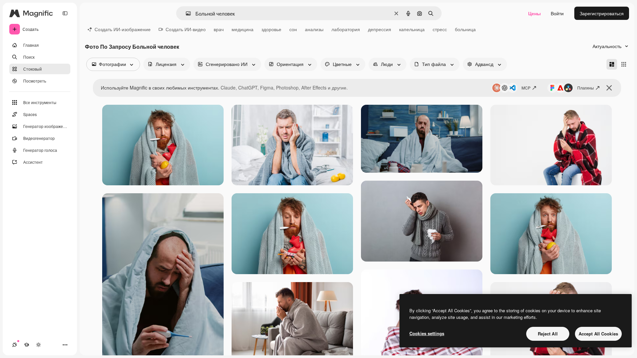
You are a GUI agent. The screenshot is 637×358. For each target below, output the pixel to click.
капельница (412, 29)
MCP (526, 87)
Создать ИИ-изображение (123, 29)
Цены (534, 13)
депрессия (379, 29)
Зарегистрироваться (602, 13)
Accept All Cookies (598, 333)
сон (293, 29)
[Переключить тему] (38, 344)
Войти (557, 13)
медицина (242, 29)
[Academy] (26, 344)
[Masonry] (611, 64)
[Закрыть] (609, 88)
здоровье (271, 29)
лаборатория (345, 29)
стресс (440, 29)
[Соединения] (14, 344)
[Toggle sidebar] (65, 13)
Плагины (585, 87)
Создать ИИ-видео (186, 29)
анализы (314, 29)
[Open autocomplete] (186, 13)
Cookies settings (426, 333)
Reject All (548, 333)
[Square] (623, 64)
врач (219, 29)
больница (465, 29)
